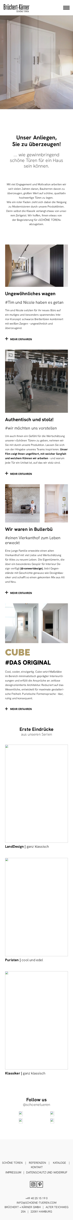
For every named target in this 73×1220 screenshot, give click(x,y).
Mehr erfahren (21, 709)
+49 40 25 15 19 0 (36, 1198)
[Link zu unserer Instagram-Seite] (21, 1113)
